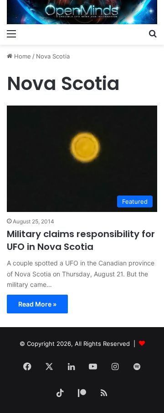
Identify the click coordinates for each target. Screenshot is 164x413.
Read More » (37, 304)
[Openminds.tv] (82, 12)
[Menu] (11, 33)
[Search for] (152, 33)
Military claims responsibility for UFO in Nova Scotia (81, 240)
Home (21, 56)
